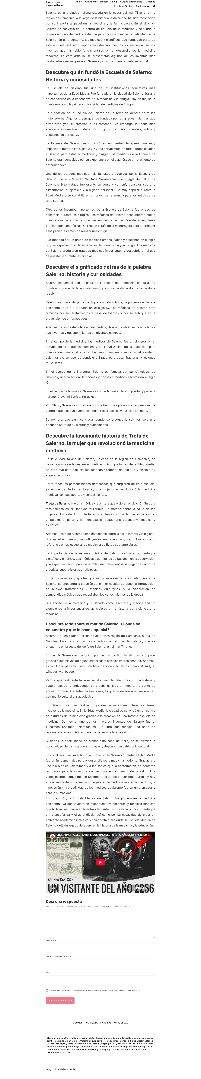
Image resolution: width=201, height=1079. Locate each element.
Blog (114, 1)
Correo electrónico (58, 957)
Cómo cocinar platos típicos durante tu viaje (97, 1038)
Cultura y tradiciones (131, 1)
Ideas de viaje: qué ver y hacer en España (113, 1043)
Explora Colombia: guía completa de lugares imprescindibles (104, 1041)
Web (48, 973)
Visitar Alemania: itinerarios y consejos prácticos (93, 1049)
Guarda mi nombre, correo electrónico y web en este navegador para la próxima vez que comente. (94, 990)
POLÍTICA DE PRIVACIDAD (98, 1023)
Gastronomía (142, 6)
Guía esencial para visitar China (97, 1046)
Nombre (51, 941)
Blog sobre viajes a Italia (54, 4)
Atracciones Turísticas (97, 1)
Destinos (150, 1)
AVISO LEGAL (121, 1023)
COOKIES (78, 1023)
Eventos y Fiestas (123, 6)
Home (78, 1)
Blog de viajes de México (60, 1038)
